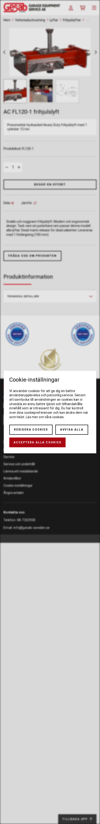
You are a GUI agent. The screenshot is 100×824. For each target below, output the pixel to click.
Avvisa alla (71, 429)
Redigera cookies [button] (31, 429)
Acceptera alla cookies (37, 442)
